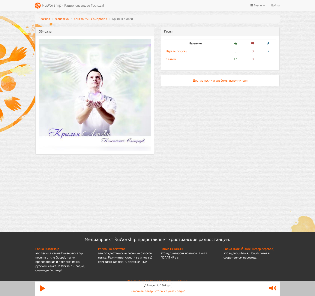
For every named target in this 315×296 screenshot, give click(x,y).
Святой (171, 59)
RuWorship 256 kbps (158, 285)
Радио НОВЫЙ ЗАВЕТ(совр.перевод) (249, 249)
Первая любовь (176, 51)
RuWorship (72, 5)
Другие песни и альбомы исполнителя (220, 80)
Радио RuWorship (47, 249)
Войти (275, 5)
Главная (44, 19)
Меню (258, 5)
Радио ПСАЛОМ (172, 249)
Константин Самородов (90, 19)
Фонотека (62, 19)
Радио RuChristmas (111, 249)
